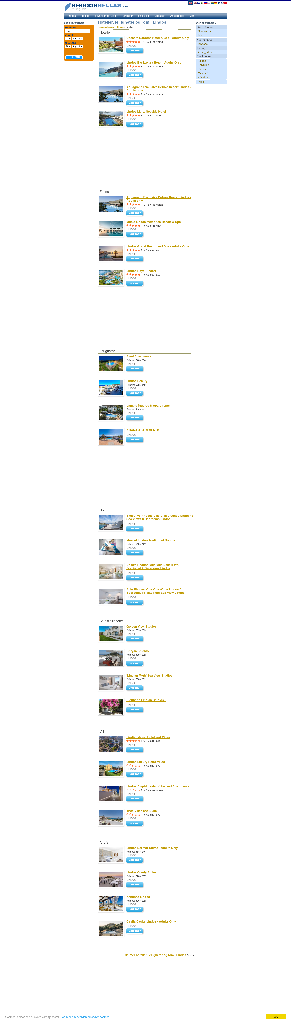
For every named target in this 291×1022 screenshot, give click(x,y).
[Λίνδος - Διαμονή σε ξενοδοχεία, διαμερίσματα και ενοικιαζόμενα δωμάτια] (198, 2)
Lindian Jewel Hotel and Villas (148, 737)
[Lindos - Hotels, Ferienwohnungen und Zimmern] (215, 2)
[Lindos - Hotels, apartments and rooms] (195, 2)
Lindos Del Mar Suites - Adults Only (152, 848)
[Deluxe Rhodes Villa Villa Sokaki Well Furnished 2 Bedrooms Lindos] (135, 578)
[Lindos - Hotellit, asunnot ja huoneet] (219, 2)
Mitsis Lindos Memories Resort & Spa (153, 221)
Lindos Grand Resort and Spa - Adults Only (157, 246)
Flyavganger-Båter (106, 16)
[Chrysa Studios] (135, 663)
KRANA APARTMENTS (142, 430)
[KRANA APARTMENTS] (135, 440)
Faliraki (202, 61)
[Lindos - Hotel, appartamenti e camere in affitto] (202, 2)
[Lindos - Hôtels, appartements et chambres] (222, 2)
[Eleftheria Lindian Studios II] (135, 710)
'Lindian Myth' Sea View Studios (149, 675)
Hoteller (85, 16)
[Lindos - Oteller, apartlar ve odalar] (225, 2)
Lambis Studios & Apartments (148, 405)
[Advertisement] (144, 163)
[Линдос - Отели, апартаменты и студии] (205, 2)
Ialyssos (203, 44)
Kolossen (159, 16)
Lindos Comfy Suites (141, 872)
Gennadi (203, 73)
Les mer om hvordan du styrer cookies (85, 1017)
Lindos (202, 69)
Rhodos (71, 16)
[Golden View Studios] (135, 639)
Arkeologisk (177, 16)
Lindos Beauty (136, 381)
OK (276, 1016)
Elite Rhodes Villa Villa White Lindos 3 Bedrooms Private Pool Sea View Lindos (155, 591)
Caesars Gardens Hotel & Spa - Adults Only (157, 38)
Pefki (201, 82)
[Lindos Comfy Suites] (135, 885)
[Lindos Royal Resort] (135, 284)
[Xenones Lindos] (135, 909)
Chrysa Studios (137, 651)
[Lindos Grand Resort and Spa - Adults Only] (135, 259)
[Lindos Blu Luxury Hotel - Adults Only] (135, 75)
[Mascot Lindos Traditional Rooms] (135, 553)
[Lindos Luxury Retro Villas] (135, 774)
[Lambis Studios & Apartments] (135, 418)
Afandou (203, 77)
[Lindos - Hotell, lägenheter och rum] (212, 2)
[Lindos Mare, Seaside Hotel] (135, 124)
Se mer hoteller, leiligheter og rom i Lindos (155, 955)
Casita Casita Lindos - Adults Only (151, 921)
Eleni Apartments (138, 356)
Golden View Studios (141, 626)
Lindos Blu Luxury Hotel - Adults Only (153, 62)
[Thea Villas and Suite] (135, 823)
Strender (127, 16)
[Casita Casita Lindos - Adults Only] (135, 931)
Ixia (200, 35)
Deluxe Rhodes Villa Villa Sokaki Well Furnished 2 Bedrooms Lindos (153, 566)
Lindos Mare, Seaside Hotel (146, 111)
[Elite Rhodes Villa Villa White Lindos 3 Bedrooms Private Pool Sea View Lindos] (135, 602)
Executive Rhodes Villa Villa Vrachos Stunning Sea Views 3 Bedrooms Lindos (159, 517)
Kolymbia (203, 65)
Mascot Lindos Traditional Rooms (150, 540)
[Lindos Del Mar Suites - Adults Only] (135, 860)
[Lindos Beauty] (135, 393)
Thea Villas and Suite (141, 811)
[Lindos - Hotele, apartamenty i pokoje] (208, 2)
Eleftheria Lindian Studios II (146, 700)
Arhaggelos (205, 52)
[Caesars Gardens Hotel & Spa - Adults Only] (135, 51)
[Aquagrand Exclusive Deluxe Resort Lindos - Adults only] (135, 103)
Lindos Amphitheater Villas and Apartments (157, 786)
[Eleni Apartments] (135, 369)
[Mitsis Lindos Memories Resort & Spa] (135, 234)
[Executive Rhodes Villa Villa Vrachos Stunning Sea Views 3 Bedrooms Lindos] (135, 529)
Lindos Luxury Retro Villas (145, 761)
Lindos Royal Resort (141, 271)
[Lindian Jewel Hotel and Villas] (135, 750)
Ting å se (143, 16)
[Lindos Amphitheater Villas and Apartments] (135, 799)
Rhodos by (204, 31)
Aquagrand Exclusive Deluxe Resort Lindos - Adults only (158, 88)
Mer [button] (192, 16)
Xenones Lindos (138, 897)
